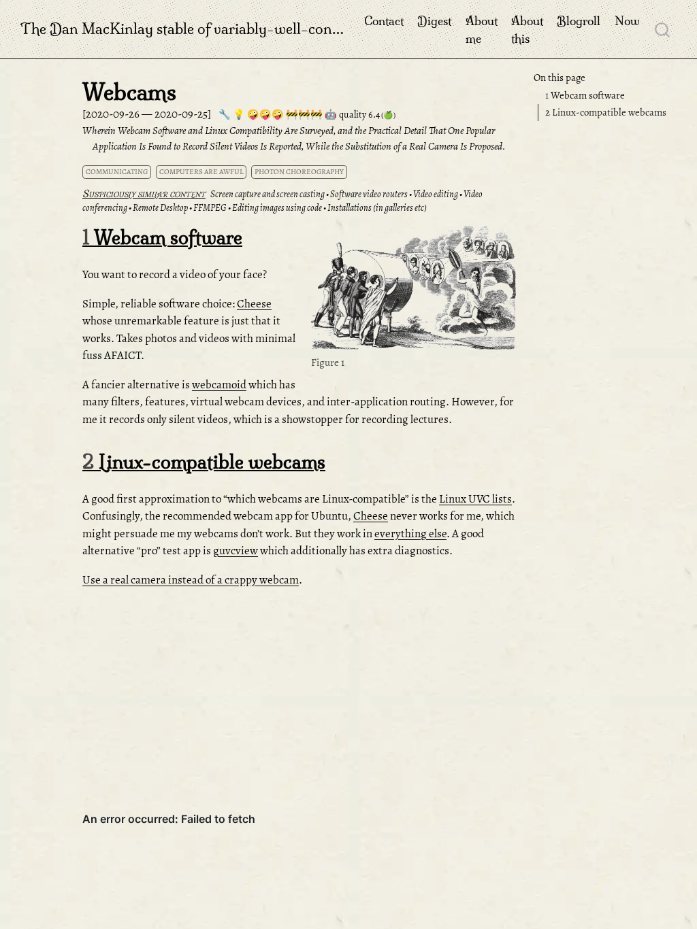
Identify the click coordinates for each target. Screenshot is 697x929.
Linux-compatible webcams (605, 112)
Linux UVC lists (475, 499)
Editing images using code (277, 207)
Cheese (254, 303)
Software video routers (369, 194)
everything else (410, 533)
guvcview (235, 550)
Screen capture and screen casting (267, 194)
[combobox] (663, 29)
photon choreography (299, 172)
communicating (117, 172)
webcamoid (219, 384)
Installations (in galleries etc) (377, 207)
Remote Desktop (160, 207)
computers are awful (201, 172)
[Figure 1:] (413, 290)
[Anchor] (504, 240)
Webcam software (585, 95)
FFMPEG (210, 207)
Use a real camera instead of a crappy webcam (190, 580)
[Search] (662, 29)
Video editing (435, 194)
